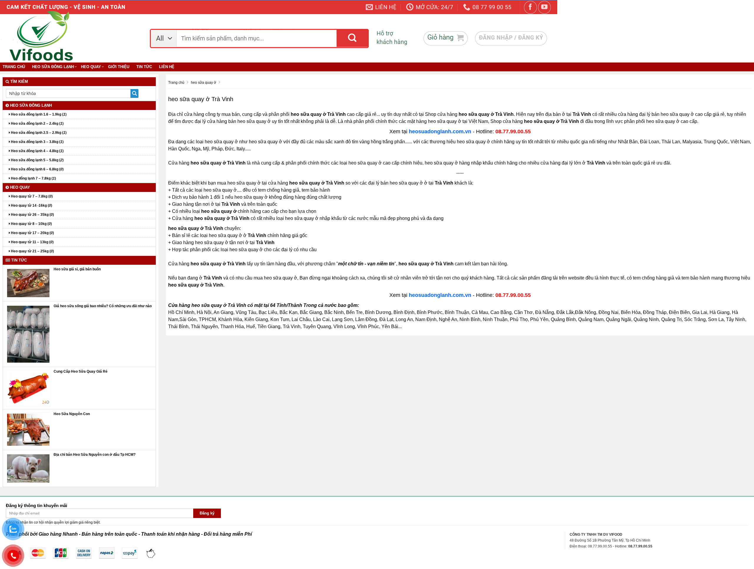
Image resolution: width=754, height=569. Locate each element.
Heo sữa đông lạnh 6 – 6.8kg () (37, 169)
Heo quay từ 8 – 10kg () (31, 224)
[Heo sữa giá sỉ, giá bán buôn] (28, 283)
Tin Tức (144, 67)
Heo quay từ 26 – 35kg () (32, 215)
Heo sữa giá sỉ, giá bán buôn (77, 269)
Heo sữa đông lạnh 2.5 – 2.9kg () (38, 133)
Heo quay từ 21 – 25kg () (32, 251)
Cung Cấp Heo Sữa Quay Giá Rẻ (81, 371)
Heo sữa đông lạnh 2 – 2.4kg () (37, 123)
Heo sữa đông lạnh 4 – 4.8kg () (37, 151)
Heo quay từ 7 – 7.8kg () (31, 196)
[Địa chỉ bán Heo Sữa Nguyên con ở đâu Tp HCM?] (28, 468)
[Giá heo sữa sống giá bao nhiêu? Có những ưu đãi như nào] (28, 334)
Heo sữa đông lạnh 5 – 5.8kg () (37, 160)
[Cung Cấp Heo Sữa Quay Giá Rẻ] (28, 388)
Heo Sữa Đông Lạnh (53, 67)
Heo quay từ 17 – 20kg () (32, 233)
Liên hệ (166, 67)
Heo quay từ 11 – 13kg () (32, 242)
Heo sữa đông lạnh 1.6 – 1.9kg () (38, 114)
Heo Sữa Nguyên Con (72, 414)
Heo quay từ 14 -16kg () (31, 205)
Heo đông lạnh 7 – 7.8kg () (33, 178)
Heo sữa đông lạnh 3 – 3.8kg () (37, 142)
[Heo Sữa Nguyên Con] (28, 429)
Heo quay (91, 67)
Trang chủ (14, 67)
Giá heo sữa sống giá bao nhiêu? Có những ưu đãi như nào (103, 306)
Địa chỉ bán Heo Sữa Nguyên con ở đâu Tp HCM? (94, 455)
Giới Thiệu (118, 67)
